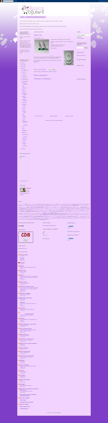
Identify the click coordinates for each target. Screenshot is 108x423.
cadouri (19, 207)
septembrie (25, 70)
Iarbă (23, 86)
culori (46, 208)
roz (37, 214)
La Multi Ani (76, 210)
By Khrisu (22, 370)
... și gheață (24, 125)
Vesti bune (22, 259)
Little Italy (24, 102)
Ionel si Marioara (23, 371)
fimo (77, 208)
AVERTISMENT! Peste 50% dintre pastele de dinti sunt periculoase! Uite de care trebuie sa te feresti (29, 277)
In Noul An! (24, 146)
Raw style (22, 318)
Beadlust (22, 266)
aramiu (69, 204)
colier (62, 207)
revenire (24, 214)
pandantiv (20, 213)
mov (50, 211)
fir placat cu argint (24, 210)
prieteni (70, 213)
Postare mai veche (69, 116)
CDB (28, 207)
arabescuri (64, 204)
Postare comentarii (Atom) (57, 120)
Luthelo (21, 275)
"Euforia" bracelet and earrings (26, 340)
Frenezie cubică (24, 112)
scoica (67, 214)
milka (46, 211)
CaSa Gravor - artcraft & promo (27, 338)
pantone (30, 213)
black (52, 205)
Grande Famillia (24, 100)
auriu (24, 205)
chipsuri (45, 207)
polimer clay (60, 213)
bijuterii (47, 205)
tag (85, 216)
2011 (22, 68)
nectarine (65, 211)
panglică (25, 213)
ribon (27, 214)
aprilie (24, 75)
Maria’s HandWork (24, 348)
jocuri (72, 210)
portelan (66, 213)
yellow (48, 219)
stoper (74, 216)
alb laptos (29, 204)
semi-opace (20, 216)
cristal (21, 208)
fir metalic (87, 208)
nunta (79, 211)
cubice (31, 208)
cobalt (54, 207)
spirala (47, 216)
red (20, 214)
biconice (42, 205)
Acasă (22, 17)
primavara (75, 213)
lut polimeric (22, 211)
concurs (68, 207)
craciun (77, 207)
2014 (22, 63)
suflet (78, 216)
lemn (86, 210)
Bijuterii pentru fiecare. (25, 406)
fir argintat (82, 208)
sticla (55, 71)
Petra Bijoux (22, 308)
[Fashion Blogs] (70, 226)
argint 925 (79, 204)
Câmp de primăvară (24, 83)
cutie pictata (22, 361)
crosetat (26, 208)
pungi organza (81, 213)
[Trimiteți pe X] (52, 69)
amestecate (52, 204)
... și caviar (24, 136)
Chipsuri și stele (24, 143)
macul (21, 380)
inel (61, 210)
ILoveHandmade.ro (24, 408)
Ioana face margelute (24, 397)
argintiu (19, 205)
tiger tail (23, 217)
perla (37, 213)
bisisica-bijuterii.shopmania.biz (49, 225)
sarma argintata (44, 214)
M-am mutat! (22, 299)
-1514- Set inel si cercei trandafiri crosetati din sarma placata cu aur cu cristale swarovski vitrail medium (29, 289)
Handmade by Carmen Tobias (26, 402)
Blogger (59, 412)
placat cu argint (48, 71)
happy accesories (24, 334)
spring (51, 216)
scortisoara (72, 214)
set (53, 71)
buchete (87, 205)
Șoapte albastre (24, 97)
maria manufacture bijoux (26, 328)
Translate (82, 38)
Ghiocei (23, 91)
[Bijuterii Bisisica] (24, 179)
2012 (22, 66)
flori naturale (35, 210)
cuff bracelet (37, 208)
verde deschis (69, 217)
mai (23, 73)
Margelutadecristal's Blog (25, 298)
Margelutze (22, 302)
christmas (50, 207)
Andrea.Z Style (23, 282)
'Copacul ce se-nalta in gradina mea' (27, 309)
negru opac (75, 211)
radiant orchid (87, 213)
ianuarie (24, 81)
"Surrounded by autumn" (25, 335)
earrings (68, 208)
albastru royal (45, 204)
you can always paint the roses (26, 391)
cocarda (58, 207)
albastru (39, 204)
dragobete (62, 208)
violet (89, 217)
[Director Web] (70, 231)
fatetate (73, 208)
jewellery (68, 210)
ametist (56, 204)
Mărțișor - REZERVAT (25, 122)
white (27, 219)
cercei (39, 71)
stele (58, 216)
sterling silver (63, 216)
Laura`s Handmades (24, 364)
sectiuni (76, 214)
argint (74, 204)
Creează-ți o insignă (23, 181)
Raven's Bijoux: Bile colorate (25, 385)
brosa (83, 205)
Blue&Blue (24, 130)
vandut (58, 218)
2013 (22, 64)
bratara (62, 205)
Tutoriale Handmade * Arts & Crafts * (28, 324)
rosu (34, 214)
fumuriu (43, 210)
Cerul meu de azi (23, 271)
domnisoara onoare (56, 208)
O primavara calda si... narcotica (26, 357)
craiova (88, 207)
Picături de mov (24, 140)
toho (32, 218)
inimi (64, 210)
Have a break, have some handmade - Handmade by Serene (28, 395)
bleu (55, 205)
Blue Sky (24, 132)
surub (82, 216)
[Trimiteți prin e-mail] (49, 69)
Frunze (23, 119)
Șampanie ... (25, 138)
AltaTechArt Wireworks (25, 379)
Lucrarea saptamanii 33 (24, 352)
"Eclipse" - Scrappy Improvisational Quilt (28, 267)
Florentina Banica (24, 254)
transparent (37, 217)
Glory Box (22, 258)
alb (25, 204)
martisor (42, 211)
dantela (50, 208)
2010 (22, 148)
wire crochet (32, 219)
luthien (29, 188)
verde (63, 218)
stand (54, 216)
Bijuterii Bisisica (22, 156)
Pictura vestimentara (24, 325)
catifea (24, 207)
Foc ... (23, 126)
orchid (83, 211)
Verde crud (24, 87)
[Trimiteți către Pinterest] (54, 69)
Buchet (23, 89)
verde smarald (83, 217)
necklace (60, 211)
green (50, 210)
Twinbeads (22, 262)
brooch (80, 205)
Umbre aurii (22, 344)
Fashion (68, 240)
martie (24, 77)
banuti (27, 205)
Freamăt (24, 107)
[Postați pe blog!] (50, 69)
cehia (31, 207)
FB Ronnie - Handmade (25, 293)
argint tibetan (85, 204)
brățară (74, 205)
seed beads (85, 214)
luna (89, 210)
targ (88, 216)
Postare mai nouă (38, 116)
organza (87, 211)
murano (54, 211)
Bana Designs (23, 400)
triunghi (46, 217)
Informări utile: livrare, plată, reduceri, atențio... (35, 17)
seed (81, 214)
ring (30, 214)
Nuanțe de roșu (24, 105)
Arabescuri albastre (24, 94)
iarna (58, 210)
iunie (24, 72)
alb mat (34, 204)
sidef (31, 216)
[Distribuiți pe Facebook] (53, 69)
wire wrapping (40, 219)
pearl (34, 213)
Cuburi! (23, 109)
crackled (43, 71)
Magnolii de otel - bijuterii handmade (28, 343)
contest (73, 207)
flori (30, 210)
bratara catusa (68, 205)
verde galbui (76, 217)
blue (58, 205)
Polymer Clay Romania (25, 351)
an (60, 204)
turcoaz (53, 218)
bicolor (38, 205)
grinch (54, 210)
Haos (23, 128)
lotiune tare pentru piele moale (27, 355)
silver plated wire (38, 216)
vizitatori (23, 219)
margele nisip (30, 211)
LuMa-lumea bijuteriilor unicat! (27, 286)
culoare (42, 208)
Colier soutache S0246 (24, 283)
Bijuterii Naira (23, 270)
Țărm (23, 114)
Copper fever (22, 376)
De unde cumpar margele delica (26, 315)
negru (70, 211)
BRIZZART (22, 360)
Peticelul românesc (24, 404)
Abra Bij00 (22, 384)
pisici (41, 213)
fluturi (39, 210)
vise (20, 219)
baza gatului (32, 205)
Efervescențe (25, 134)
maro (38, 211)
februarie (25, 79)
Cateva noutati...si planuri (25, 294)
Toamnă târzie (24, 116)
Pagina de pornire (53, 116)
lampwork (82, 210)
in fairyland (22, 375)
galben (47, 210)
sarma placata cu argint (57, 214)
